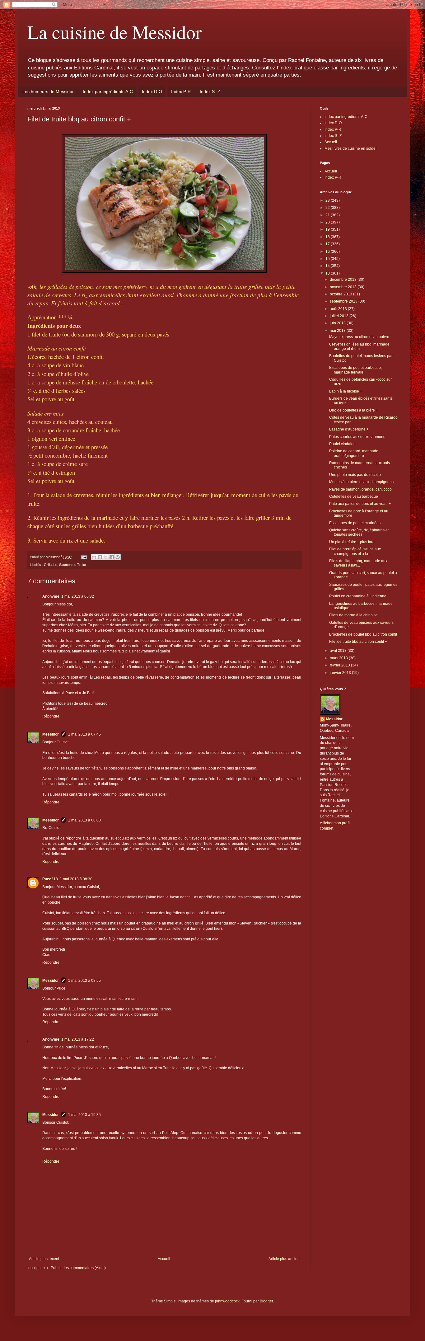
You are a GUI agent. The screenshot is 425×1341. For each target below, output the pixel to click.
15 (328, 258)
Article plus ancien (284, 1259)
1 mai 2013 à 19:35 (84, 1115)
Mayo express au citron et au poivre (359, 337)
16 (328, 251)
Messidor (50, 734)
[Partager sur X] (106, 557)
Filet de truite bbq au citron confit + (358, 641)
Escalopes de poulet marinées (355, 523)
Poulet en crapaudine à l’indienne (357, 596)
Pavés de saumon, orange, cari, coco (360, 489)
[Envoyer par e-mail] (94, 557)
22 (328, 207)
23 (328, 200)
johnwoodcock (227, 1301)
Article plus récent (44, 1259)
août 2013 (339, 309)
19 (328, 229)
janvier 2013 (341, 672)
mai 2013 (338, 330)
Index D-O (152, 91)
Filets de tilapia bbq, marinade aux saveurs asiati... (358, 563)
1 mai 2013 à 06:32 (77, 596)
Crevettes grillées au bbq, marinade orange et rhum (359, 346)
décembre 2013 (343, 279)
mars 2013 (339, 658)
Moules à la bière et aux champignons (361, 482)
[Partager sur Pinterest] (117, 557)
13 (328, 273)
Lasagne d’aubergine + (349, 429)
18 (328, 237)
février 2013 (340, 665)
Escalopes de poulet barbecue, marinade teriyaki (355, 369)
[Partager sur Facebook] (112, 557)
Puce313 (50, 879)
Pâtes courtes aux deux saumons (357, 437)
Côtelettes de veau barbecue (353, 496)
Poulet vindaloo (342, 444)
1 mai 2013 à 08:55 (84, 980)
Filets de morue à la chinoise (353, 615)
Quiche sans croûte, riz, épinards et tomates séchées (359, 532)
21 (328, 215)
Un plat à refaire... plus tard (352, 542)
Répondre (50, 716)
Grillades (50, 565)
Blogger (266, 1301)
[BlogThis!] (100, 557)
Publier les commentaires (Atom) (78, 1268)
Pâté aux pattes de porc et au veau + (360, 503)
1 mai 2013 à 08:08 (84, 820)
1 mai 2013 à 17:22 (77, 1039)
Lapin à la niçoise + (345, 391)
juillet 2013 (339, 316)
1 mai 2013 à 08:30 (76, 879)
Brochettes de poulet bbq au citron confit (363, 634)
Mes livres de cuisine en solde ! (351, 148)
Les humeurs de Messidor (48, 91)
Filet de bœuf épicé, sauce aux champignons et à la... (355, 551)
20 (328, 222)
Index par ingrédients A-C (108, 91)
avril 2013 (339, 650)
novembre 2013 (343, 287)
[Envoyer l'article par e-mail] (84, 557)
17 (328, 244)
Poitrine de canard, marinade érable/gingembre (353, 453)
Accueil (164, 1259)
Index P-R (181, 91)
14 (328, 266)
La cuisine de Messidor (114, 31)
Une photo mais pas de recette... (356, 475)
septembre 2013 (344, 301)
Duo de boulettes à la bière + (353, 410)
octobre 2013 (341, 294)
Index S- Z (210, 91)
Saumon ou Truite (72, 565)
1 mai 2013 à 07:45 (84, 734)
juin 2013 (338, 323)
